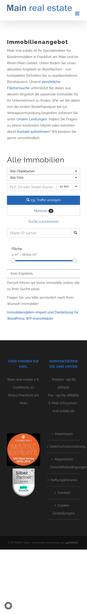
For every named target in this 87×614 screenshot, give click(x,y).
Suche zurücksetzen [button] (43, 221)
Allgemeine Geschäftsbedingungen (64, 463)
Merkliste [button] (43, 211)
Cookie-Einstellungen (64, 509)
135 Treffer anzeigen (45, 200)
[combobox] (43, 171)
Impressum (64, 434)
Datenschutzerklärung (64, 446)
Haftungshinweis (63, 480)
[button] (8, 605)
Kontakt (64, 493)
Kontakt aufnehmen (33, 132)
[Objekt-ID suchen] (75, 232)
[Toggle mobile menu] (77, 13)
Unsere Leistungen (31, 119)
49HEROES (71, 542)
